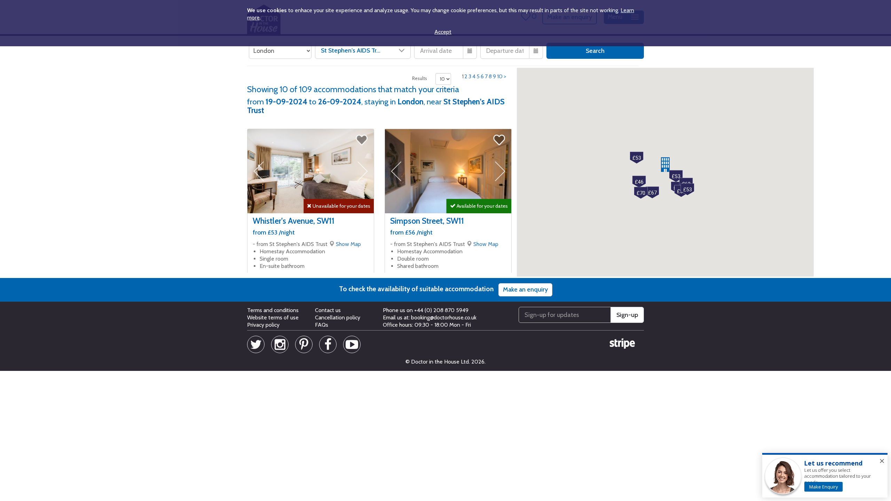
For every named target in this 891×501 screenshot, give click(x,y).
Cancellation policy (337, 317)
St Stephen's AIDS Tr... (350, 50)
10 (500, 76)
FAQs (321, 324)
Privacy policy (263, 324)
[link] (823, 487)
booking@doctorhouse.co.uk (443, 317)
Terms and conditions (273, 310)
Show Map (348, 244)
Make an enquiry (525, 289)
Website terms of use (273, 317)
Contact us (328, 310)
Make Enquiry (823, 487)
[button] (665, 164)
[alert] (825, 476)
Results (419, 78)
